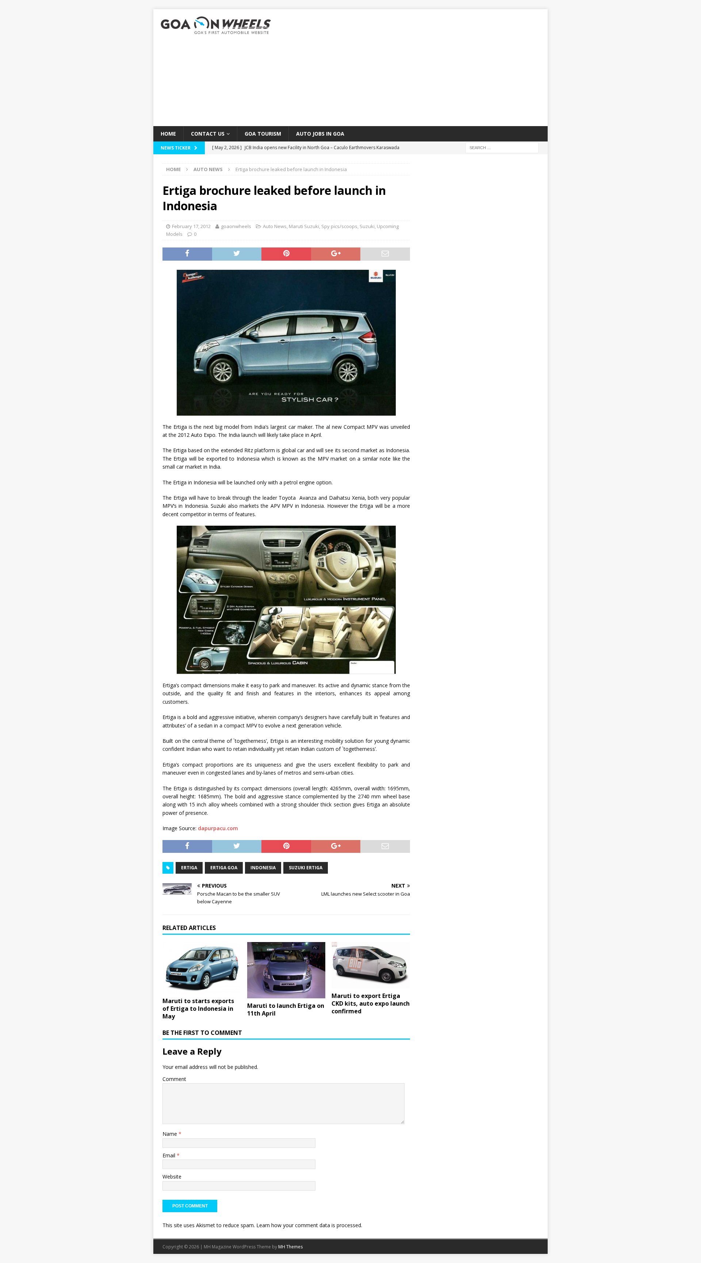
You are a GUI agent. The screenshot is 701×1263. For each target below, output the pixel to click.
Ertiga (189, 868)
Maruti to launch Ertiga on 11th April (285, 1009)
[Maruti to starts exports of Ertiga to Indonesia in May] (201, 968)
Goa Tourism (263, 133)
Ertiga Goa (223, 868)
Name (170, 1133)
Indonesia (263, 868)
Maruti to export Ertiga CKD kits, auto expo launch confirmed (371, 1003)
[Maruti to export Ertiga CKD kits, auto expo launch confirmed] (371, 965)
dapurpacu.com (218, 828)
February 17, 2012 (191, 226)
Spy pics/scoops (339, 226)
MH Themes (290, 1247)
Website (171, 1176)
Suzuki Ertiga (305, 868)
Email (169, 1155)
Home (168, 133)
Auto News (275, 226)
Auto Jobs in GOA (320, 133)
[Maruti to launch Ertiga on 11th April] (286, 970)
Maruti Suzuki (304, 226)
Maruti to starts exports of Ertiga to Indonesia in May (198, 1008)
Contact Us (208, 133)
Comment (174, 1078)
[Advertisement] (414, 67)
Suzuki (367, 226)
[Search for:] (502, 147)
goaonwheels (236, 226)
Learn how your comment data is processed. (309, 1225)
